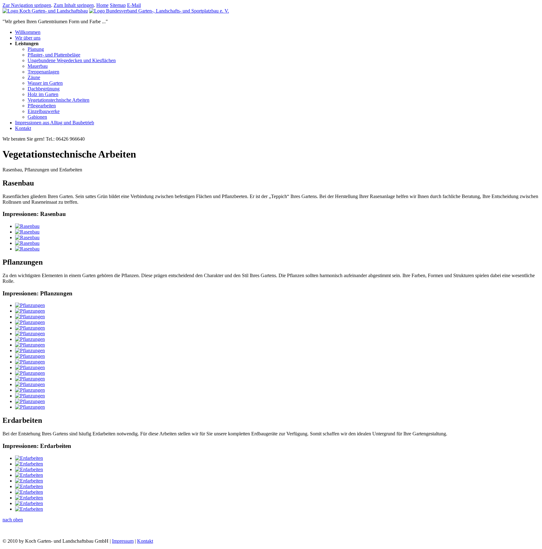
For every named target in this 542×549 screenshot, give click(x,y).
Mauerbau (38, 66)
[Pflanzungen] (30, 305)
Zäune (34, 77)
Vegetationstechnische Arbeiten (58, 100)
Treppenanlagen (43, 71)
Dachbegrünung (44, 88)
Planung (36, 49)
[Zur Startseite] (45, 10)
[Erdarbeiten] (29, 458)
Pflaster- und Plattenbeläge (54, 54)
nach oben (13, 519)
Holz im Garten (43, 94)
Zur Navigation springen (27, 5)
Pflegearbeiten (42, 105)
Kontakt (23, 128)
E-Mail (134, 5)
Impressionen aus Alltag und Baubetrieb (54, 122)
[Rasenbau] (27, 226)
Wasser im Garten (45, 83)
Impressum (123, 541)
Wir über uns (27, 37)
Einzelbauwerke (44, 111)
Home (102, 5)
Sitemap (118, 5)
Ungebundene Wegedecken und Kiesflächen (72, 60)
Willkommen (27, 32)
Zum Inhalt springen (74, 5)
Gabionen (37, 117)
